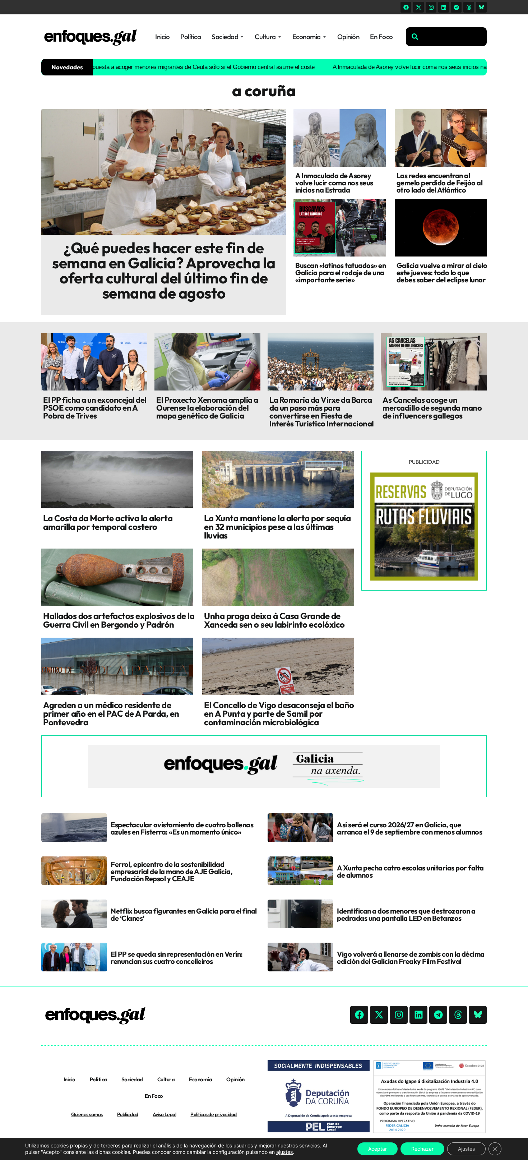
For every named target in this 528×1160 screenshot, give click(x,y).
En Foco (154, 1095)
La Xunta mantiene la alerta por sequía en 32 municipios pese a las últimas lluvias (277, 527)
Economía (200, 1079)
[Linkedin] (443, 7)
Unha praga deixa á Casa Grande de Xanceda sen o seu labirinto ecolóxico (274, 620)
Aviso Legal (164, 1114)
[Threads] (468, 7)
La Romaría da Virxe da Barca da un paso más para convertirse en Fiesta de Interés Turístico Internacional (321, 412)
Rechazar (422, 1149)
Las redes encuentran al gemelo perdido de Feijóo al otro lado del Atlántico (440, 182)
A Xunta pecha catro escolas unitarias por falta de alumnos (410, 871)
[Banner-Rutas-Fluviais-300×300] (424, 578)
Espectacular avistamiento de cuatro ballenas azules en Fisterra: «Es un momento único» (182, 828)
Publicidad (127, 1114)
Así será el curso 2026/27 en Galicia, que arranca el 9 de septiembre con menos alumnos (409, 828)
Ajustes (466, 1149)
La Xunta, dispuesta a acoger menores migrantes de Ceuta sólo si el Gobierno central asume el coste (151, 67)
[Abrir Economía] (324, 37)
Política (98, 1079)
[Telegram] (456, 7)
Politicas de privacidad (213, 1114)
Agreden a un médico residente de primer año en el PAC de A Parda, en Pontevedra (111, 713)
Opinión (235, 1079)
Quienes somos (87, 1114)
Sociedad (132, 1079)
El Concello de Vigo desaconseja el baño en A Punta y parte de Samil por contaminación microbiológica (279, 713)
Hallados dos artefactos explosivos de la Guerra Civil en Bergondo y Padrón (118, 620)
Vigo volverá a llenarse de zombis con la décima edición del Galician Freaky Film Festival (411, 957)
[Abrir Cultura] (280, 37)
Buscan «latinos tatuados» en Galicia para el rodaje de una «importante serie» (340, 272)
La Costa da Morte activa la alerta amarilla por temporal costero (107, 522)
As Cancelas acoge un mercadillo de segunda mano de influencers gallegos (432, 408)
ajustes (284, 1152)
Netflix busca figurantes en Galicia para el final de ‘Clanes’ (184, 914)
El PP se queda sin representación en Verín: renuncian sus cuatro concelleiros (177, 957)
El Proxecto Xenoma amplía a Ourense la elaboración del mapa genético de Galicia (207, 408)
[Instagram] (431, 7)
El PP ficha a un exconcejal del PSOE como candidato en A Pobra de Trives (95, 408)
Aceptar (377, 1149)
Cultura (166, 1079)
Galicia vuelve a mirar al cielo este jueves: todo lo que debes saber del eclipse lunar (442, 272)
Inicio (69, 1079)
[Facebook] (405, 7)
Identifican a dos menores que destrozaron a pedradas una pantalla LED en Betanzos (406, 914)
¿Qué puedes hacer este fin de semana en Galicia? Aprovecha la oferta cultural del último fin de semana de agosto (163, 270)
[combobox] (446, 36)
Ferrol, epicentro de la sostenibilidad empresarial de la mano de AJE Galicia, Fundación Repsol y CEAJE (171, 871)
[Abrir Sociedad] (242, 37)
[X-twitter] (418, 7)
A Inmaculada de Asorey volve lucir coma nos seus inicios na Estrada (385, 67)
